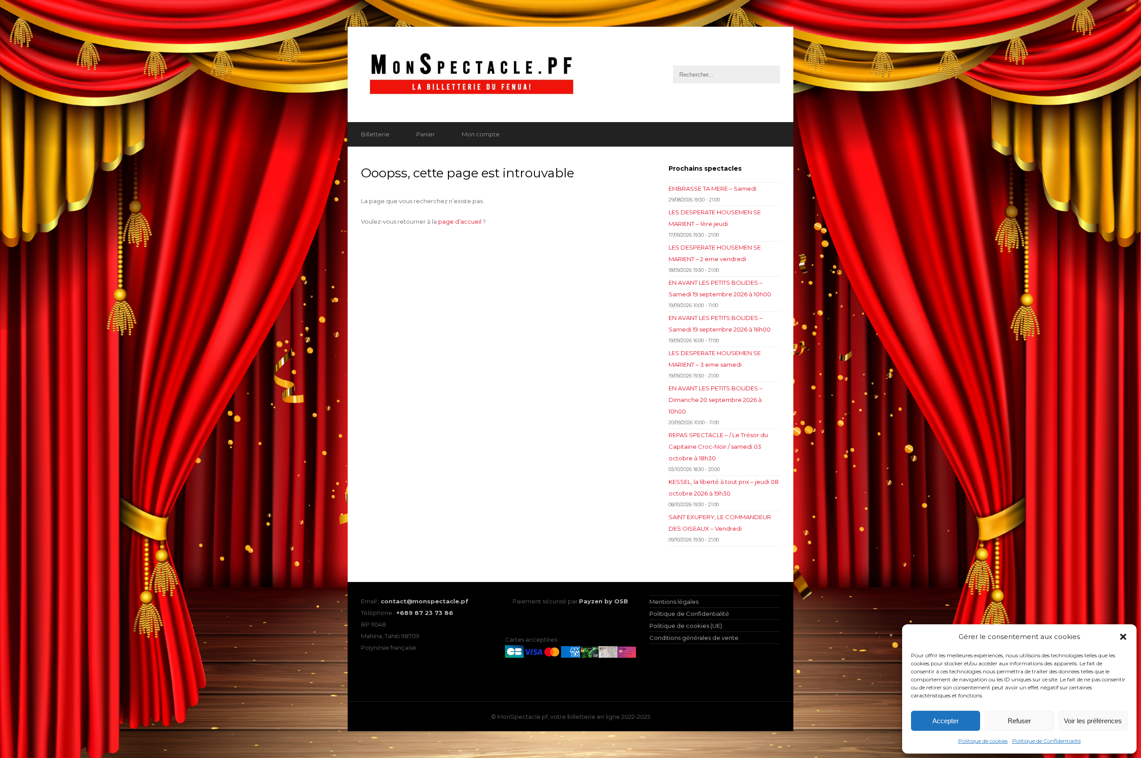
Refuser (1019, 721)
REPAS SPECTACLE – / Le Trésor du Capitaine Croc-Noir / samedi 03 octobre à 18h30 (718, 446)
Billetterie (375, 134)
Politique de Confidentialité (1046, 741)
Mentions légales (673, 601)
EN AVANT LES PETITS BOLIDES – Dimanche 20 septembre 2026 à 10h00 (716, 400)
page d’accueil (459, 221)
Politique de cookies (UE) (685, 625)
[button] (1123, 636)
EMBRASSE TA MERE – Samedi (712, 188)
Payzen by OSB (603, 601)
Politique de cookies (983, 741)
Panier (425, 134)
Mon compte (481, 134)
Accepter (945, 721)
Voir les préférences (1093, 721)
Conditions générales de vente (694, 637)
